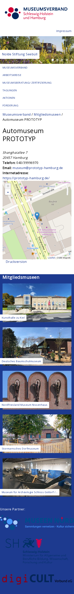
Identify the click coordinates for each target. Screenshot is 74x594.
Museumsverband (15, 67)
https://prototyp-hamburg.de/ (26, 178)
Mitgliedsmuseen (47, 114)
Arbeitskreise (12, 75)
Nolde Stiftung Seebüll (19, 54)
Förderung (10, 105)
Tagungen (10, 90)
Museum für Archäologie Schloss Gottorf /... (30, 492)
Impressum (63, 31)
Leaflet (51, 257)
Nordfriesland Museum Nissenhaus (25, 405)
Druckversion (16, 262)
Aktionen (9, 98)
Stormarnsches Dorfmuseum (20, 448)
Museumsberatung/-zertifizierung (27, 82)
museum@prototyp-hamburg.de (37, 168)
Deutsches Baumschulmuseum (21, 361)
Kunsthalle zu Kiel (13, 317)
